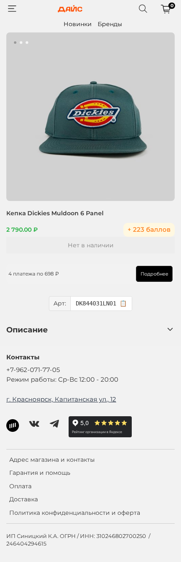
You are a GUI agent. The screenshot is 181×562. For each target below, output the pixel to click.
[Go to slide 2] (21, 42)
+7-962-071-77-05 (33, 370)
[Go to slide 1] (15, 42)
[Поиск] (143, 9)
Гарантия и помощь (39, 472)
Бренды (110, 24)
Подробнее (154, 274)
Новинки (78, 24)
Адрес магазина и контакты (52, 459)
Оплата (20, 486)
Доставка (23, 499)
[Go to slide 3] (27, 42)
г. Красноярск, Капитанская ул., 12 (61, 399)
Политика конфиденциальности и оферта (74, 513)
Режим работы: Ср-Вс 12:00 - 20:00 (62, 379)
